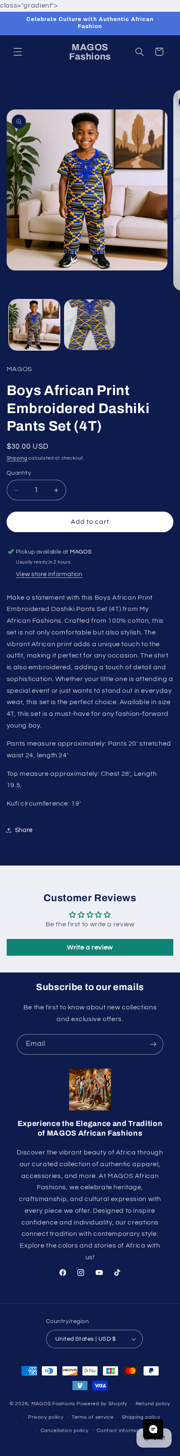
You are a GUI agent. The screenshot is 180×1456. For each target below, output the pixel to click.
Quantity (19, 473)
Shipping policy (141, 1417)
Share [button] (24, 830)
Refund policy (153, 1403)
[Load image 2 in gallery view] (89, 325)
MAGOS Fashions (53, 1403)
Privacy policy (45, 1417)
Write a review (90, 947)
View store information (49, 574)
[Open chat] (153, 1429)
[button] (17, 51)
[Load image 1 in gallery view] (34, 325)
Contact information (122, 1430)
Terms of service (93, 1417)
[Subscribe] (153, 1044)
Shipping (17, 458)
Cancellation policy (65, 1430)
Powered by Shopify (102, 1403)
